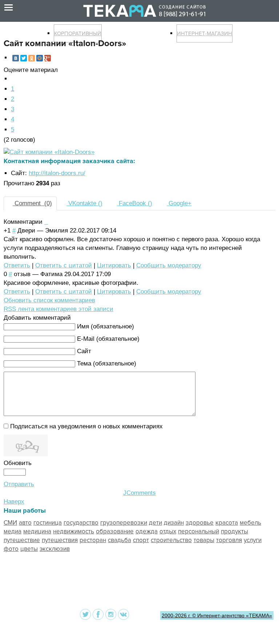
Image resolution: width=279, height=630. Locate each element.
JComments (139, 492)
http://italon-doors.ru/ (57, 173)
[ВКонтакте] (15, 58)
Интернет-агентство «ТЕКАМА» (234, 615)
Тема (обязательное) (106, 363)
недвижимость (73, 531)
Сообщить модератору (168, 265)
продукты (234, 531)
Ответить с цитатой (63, 265)
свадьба (119, 540)
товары (204, 540)
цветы (29, 549)
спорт (141, 540)
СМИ (10, 522)
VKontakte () (84, 203)
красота (226, 522)
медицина (37, 531)
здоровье (200, 522)
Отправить (19, 484)
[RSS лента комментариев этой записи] (45, 221)
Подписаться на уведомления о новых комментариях (86, 426)
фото (11, 549)
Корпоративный (77, 33)
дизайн (174, 522)
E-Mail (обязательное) (108, 338)
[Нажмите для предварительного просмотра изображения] (49, 152)
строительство (171, 540)
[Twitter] (23, 58)
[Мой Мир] (39, 58)
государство (81, 522)
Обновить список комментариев (49, 300)
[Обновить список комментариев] (47, 221)
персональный (198, 531)
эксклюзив (55, 549)
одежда (147, 531)
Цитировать (114, 265)
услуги (253, 540)
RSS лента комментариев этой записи (58, 309)
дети (155, 522)
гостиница (47, 522)
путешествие (22, 540)
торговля (229, 540)
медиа (12, 531)
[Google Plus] (47, 58)
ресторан (93, 540)
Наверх (14, 501)
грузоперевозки (123, 522)
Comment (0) (32, 203)
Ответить (17, 265)
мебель (250, 522)
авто (25, 522)
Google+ (179, 203)
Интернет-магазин (204, 33)
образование (115, 531)
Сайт (84, 351)
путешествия (60, 540)
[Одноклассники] (31, 58)
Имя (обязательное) (105, 326)
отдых (167, 531)
